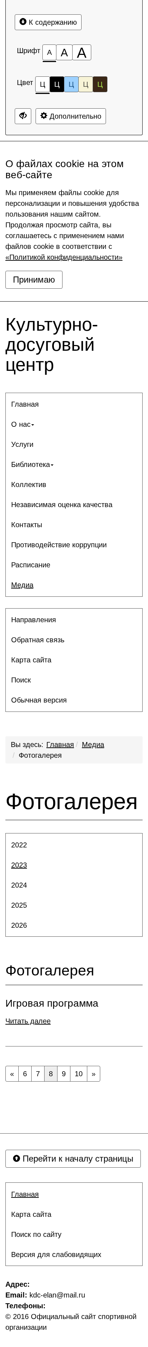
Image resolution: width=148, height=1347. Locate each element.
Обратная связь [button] (37, 640)
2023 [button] (19, 865)
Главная (60, 744)
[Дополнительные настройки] (23, 116)
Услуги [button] (22, 444)
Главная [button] (25, 404)
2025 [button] (19, 905)
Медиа (93, 744)
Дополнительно (74, 116)
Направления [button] (33, 620)
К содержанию (52, 22)
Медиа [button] (22, 585)
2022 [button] (19, 845)
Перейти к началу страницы (76, 1158)
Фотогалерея (40, 755)
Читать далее (28, 1021)
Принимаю (34, 279)
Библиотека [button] (30, 464)
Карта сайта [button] (31, 660)
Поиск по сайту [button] (36, 1234)
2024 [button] (19, 885)
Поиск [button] (21, 680)
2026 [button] (19, 925)
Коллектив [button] (28, 484)
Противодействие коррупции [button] (59, 545)
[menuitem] (74, 404)
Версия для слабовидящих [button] (56, 1254)
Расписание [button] (30, 565)
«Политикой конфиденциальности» (63, 257)
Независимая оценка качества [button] (61, 505)
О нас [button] (21, 424)
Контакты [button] (26, 525)
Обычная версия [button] (39, 700)
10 (79, 1074)
